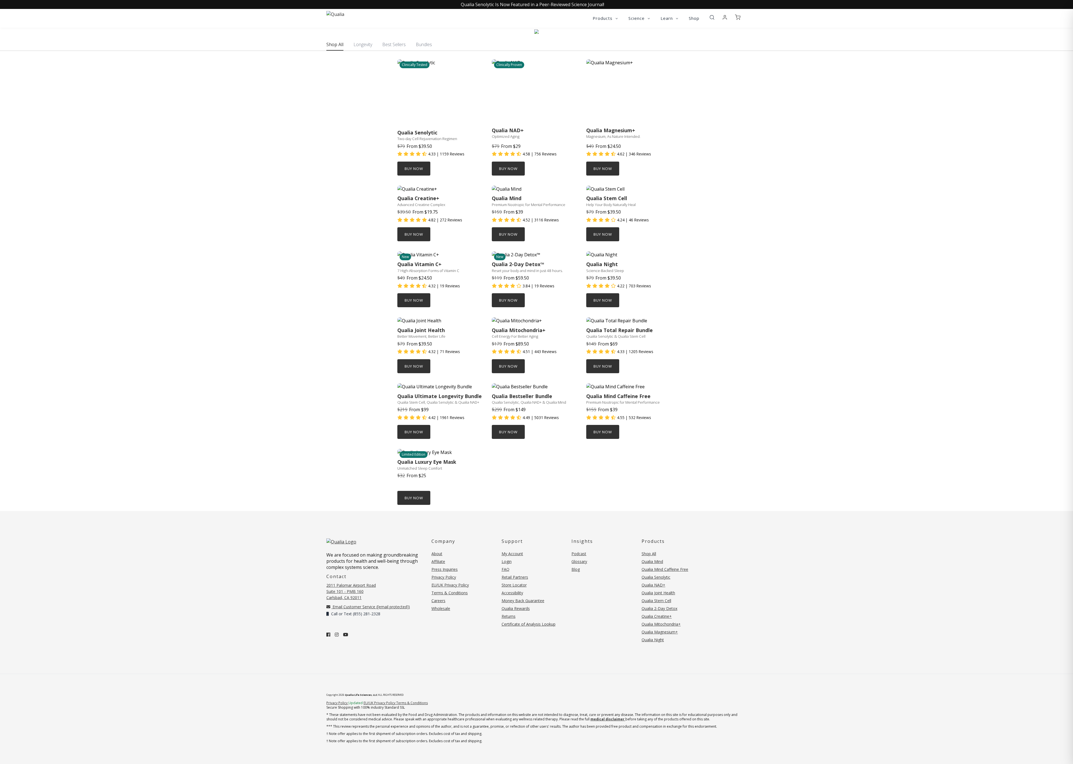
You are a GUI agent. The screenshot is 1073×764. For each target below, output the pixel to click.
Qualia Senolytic (656, 577)
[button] (712, 18)
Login (507, 561)
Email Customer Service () (370, 606)
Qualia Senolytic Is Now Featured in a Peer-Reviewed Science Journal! (532, 4)
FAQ (505, 569)
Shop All (334, 44)
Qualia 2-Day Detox (659, 608)
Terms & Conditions (449, 592)
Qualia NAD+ (653, 585)
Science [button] (637, 18)
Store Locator (514, 585)
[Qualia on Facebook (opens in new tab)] (328, 634)
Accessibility (512, 592)
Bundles (424, 44)
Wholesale (440, 608)
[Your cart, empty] (737, 18)
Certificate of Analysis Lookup (529, 624)
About (436, 553)
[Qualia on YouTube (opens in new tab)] (345, 634)
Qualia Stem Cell (656, 600)
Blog (575, 569)
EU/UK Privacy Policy (450, 585)
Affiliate (438, 561)
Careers (438, 600)
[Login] (725, 17)
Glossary (579, 561)
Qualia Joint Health (658, 592)
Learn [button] (667, 18)
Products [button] (603, 18)
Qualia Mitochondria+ (661, 624)
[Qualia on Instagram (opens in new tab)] (337, 634)
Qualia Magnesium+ (660, 632)
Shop (694, 18)
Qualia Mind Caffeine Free (665, 569)
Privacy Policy (443, 577)
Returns (509, 616)
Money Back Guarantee (523, 600)
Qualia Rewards (516, 608)
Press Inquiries (444, 569)
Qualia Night (653, 639)
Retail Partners (515, 577)
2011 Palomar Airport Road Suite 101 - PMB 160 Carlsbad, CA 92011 (351, 591)
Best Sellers (394, 44)
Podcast (578, 553)
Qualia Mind (652, 561)
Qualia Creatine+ (657, 616)
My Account (512, 553)
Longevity (362, 44)
